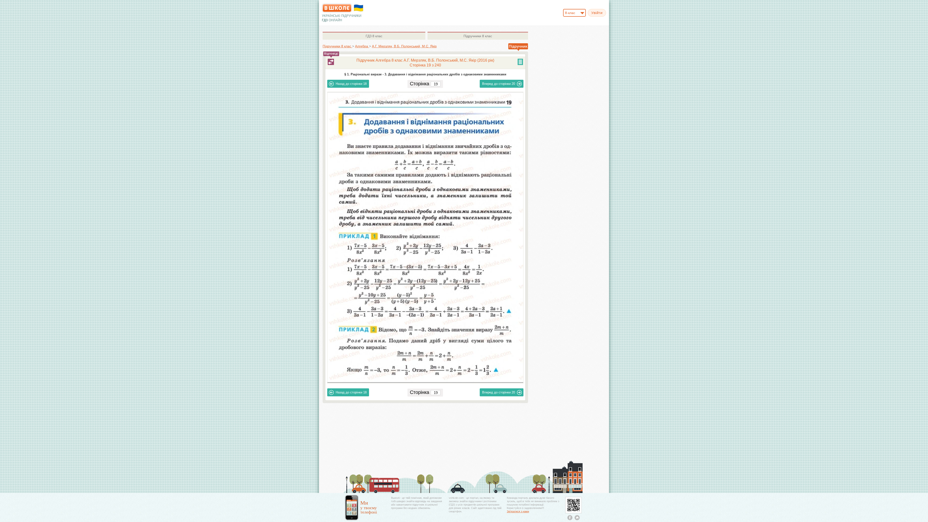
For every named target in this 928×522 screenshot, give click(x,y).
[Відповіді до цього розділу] (331, 62)
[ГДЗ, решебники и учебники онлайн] (337, 8)
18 (351, 84)
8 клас (374, 36)
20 (498, 84)
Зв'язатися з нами (518, 511)
